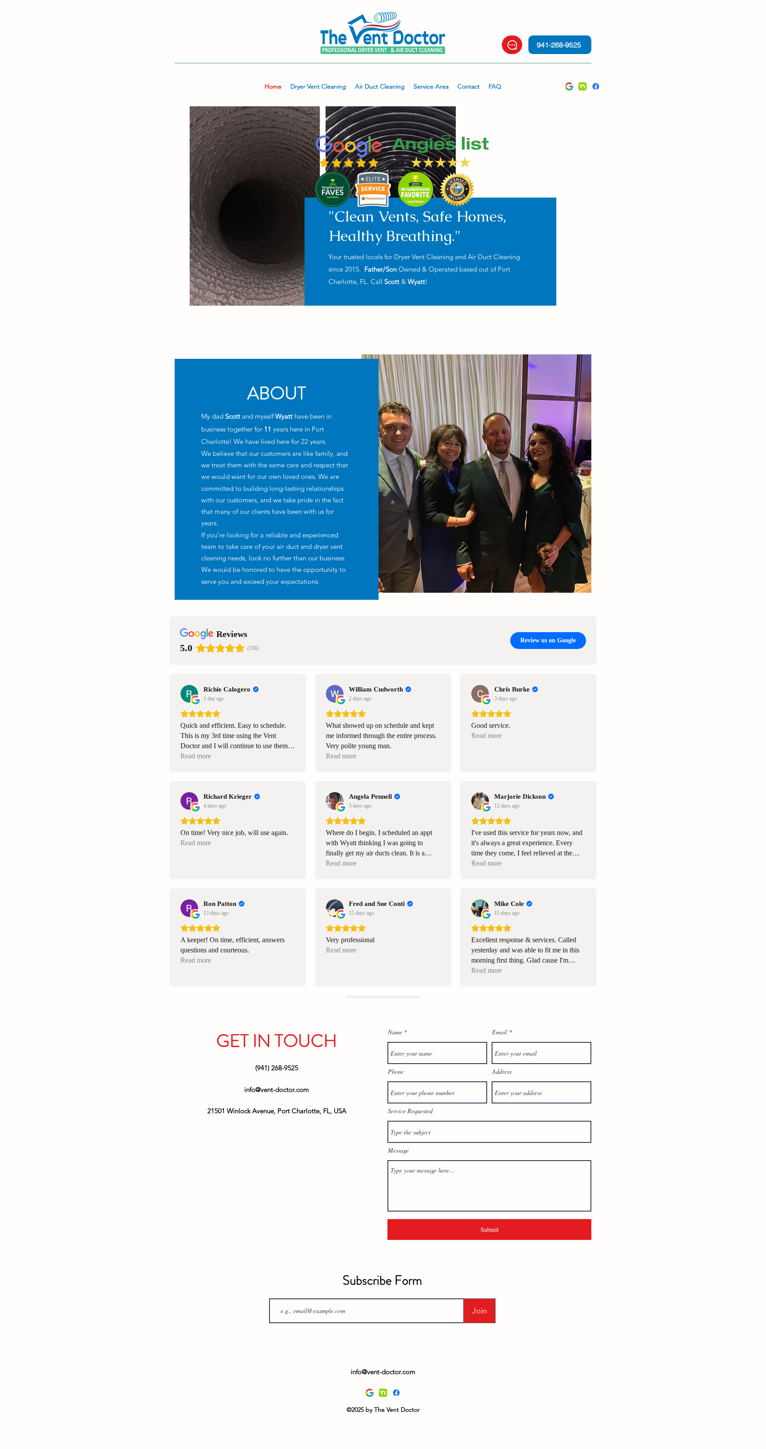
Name (395, 1032)
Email (499, 1032)
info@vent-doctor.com (276, 1089)
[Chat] (512, 44)
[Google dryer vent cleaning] (569, 86)
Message (398, 1150)
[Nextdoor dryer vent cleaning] (582, 86)
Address (502, 1071)
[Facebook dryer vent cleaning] (595, 86)
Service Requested (410, 1111)
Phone (396, 1071)
